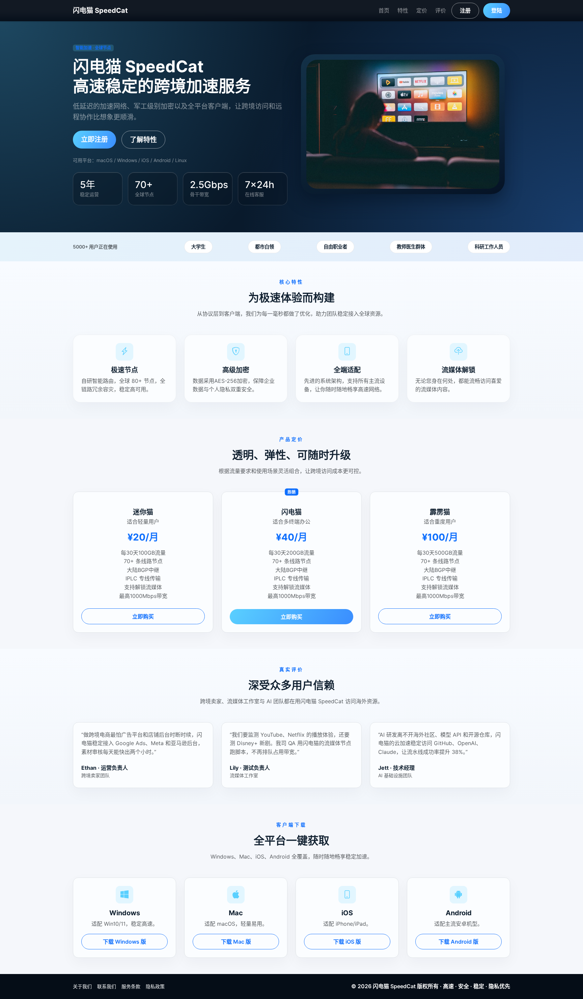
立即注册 (94, 139)
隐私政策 (155, 986)
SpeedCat (403, 986)
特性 (402, 10)
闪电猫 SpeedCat (100, 10)
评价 (440, 10)
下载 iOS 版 (347, 941)
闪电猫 (381, 986)
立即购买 (143, 616)
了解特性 (143, 140)
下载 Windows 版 (124, 941)
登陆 (496, 10)
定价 (421, 10)
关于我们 (82, 986)
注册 (465, 10)
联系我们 (106, 986)
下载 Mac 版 (236, 941)
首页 (384, 10)
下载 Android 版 (458, 941)
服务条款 (130, 986)
